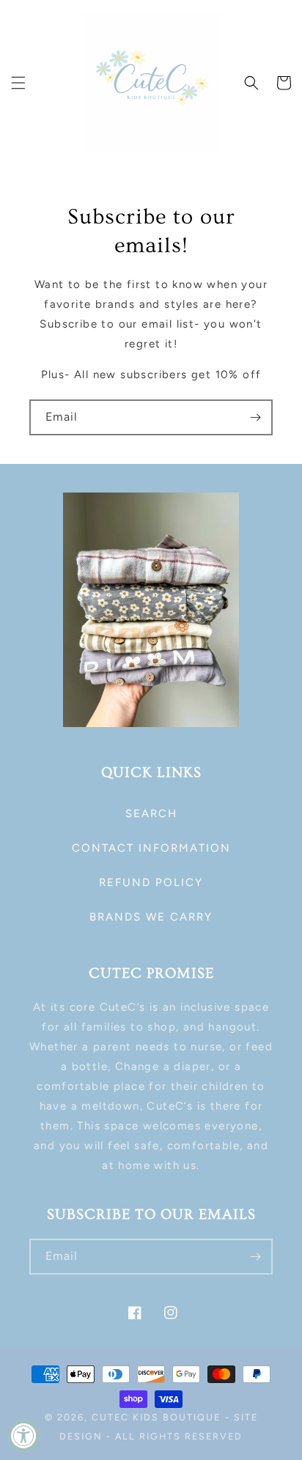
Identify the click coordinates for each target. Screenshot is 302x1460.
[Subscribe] (255, 417)
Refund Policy (151, 882)
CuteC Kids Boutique (156, 1417)
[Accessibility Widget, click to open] (23, 1435)
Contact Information (151, 848)
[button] (18, 83)
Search (151, 813)
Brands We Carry (151, 916)
